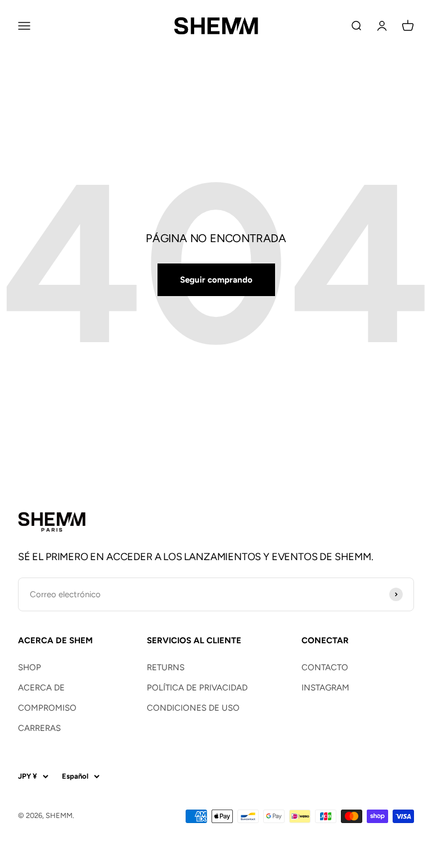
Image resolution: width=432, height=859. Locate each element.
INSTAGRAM (325, 688)
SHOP (29, 667)
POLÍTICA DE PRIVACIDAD (197, 688)
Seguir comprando (216, 280)
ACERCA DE (41, 688)
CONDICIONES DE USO (193, 708)
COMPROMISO (47, 708)
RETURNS (165, 667)
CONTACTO (325, 667)
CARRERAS (39, 728)
